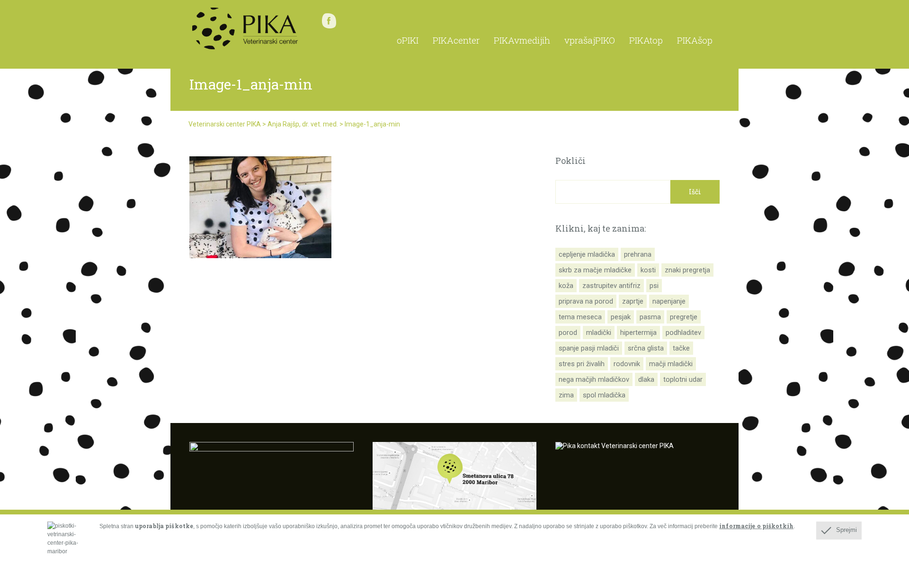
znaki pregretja (687, 270)
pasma (650, 317)
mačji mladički (671, 364)
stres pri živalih (582, 364)
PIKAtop (646, 40)
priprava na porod (586, 301)
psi (654, 285)
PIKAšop (695, 40)
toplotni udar (683, 379)
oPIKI (408, 40)
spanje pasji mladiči (589, 348)
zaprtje (632, 301)
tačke (681, 348)
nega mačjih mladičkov (594, 379)
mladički (598, 332)
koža (566, 285)
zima (566, 395)
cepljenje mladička (587, 254)
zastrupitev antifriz (611, 285)
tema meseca (580, 317)
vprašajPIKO (589, 40)
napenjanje (669, 301)
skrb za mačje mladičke (595, 270)
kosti (648, 270)
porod (568, 332)
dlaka (646, 379)
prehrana (637, 254)
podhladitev (683, 332)
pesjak (621, 317)
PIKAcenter (456, 40)
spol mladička (604, 395)
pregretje (683, 317)
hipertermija (638, 332)
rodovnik (627, 364)
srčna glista (646, 348)
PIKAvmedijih (522, 40)
